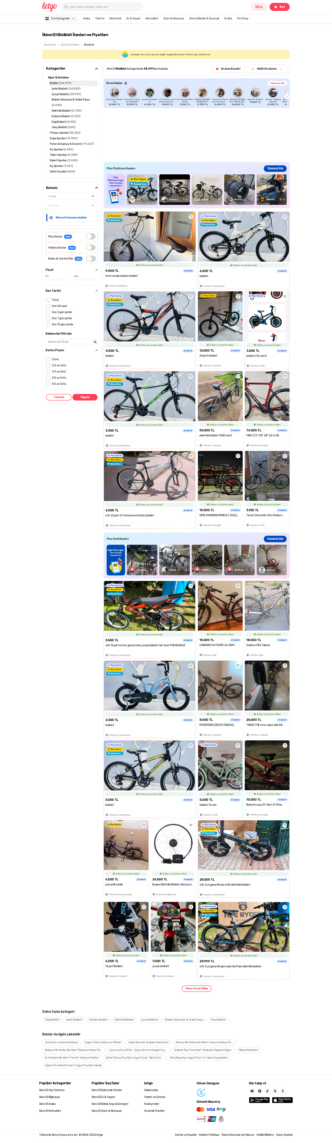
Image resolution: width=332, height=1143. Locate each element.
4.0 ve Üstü (59, 377)
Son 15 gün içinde (62, 324)
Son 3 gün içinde (62, 312)
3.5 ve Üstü (59, 371)
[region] (196, 96)
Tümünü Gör (277, 83)
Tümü (55, 300)
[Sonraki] (287, 96)
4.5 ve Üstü (59, 384)
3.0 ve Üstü (59, 365)
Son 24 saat (59, 306)
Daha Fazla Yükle (196, 988)
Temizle (59, 397)
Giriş (259, 7)
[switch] (90, 236)
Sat (282, 7)
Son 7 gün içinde (62, 318)
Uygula (85, 397)
